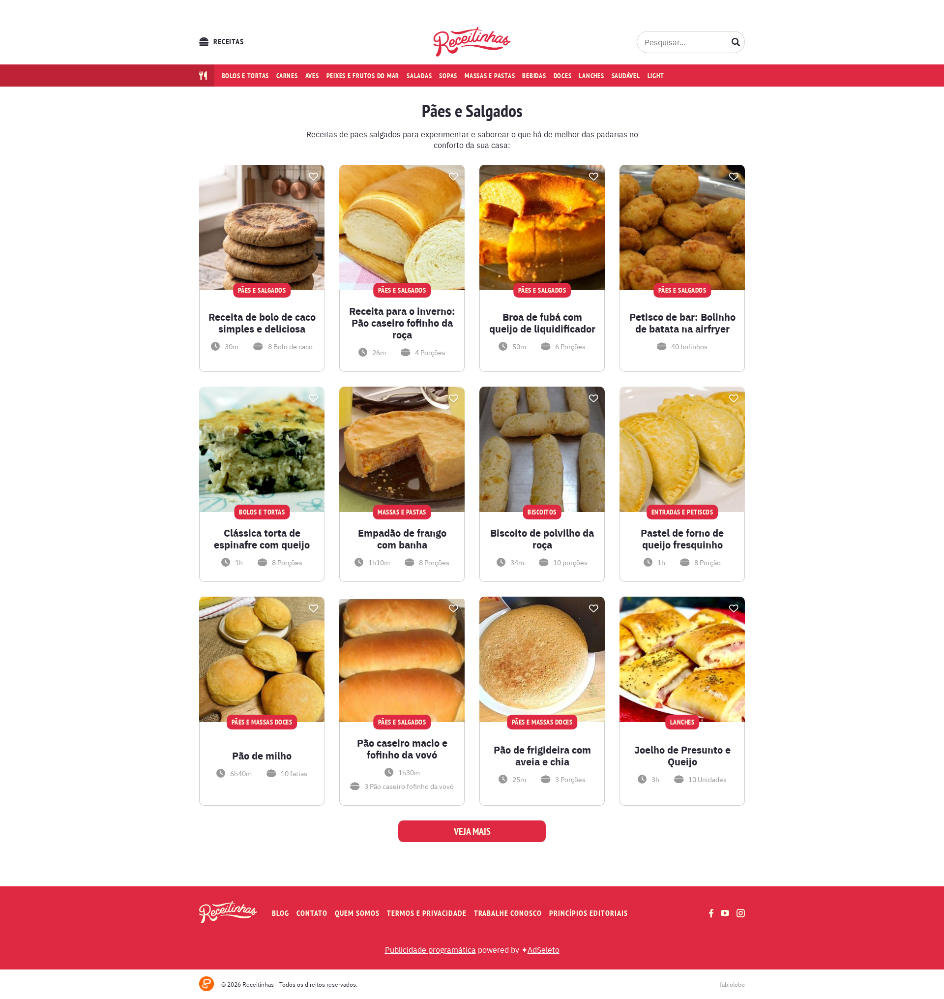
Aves (312, 75)
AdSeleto (544, 949)
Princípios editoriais (588, 913)
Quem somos (357, 913)
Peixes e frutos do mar (363, 75)
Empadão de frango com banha (402, 538)
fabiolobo (732, 984)
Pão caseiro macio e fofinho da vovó (402, 748)
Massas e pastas (490, 75)
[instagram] (741, 913)
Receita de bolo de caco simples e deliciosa (262, 322)
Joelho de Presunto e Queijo (682, 755)
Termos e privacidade (427, 913)
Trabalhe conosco (508, 913)
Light (656, 75)
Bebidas (534, 75)
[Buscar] (736, 41)
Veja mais (472, 831)
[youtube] (725, 913)
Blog (280, 913)
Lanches (591, 75)
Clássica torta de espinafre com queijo (262, 538)
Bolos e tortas (245, 75)
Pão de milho (262, 755)
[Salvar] (313, 176)
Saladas (419, 75)
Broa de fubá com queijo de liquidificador (542, 322)
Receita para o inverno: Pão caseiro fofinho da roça (402, 322)
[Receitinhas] (472, 42)
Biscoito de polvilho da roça (542, 538)
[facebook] (711, 913)
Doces (563, 75)
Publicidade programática (430, 949)
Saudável (626, 75)
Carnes (287, 75)
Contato (311, 913)
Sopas (448, 75)
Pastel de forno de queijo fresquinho (682, 538)
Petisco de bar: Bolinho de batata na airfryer (682, 322)
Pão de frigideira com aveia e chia (542, 755)
